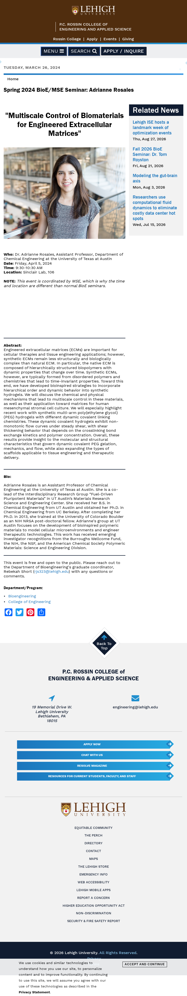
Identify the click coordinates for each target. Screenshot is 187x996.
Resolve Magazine (92, 765)
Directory (93, 843)
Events (109, 39)
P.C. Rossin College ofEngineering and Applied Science (95, 26)
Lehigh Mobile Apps (93, 890)
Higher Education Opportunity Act (94, 905)
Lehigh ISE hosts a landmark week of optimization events (152, 127)
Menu (52, 51)
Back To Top (104, 645)
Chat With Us (92, 755)
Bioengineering (22, 596)
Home (13, 79)
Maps (93, 859)
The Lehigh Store (93, 866)
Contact (93, 851)
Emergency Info (93, 874)
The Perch (93, 835)
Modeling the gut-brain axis (155, 178)
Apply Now (92, 744)
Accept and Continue (145, 964)
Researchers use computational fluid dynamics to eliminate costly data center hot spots (155, 207)
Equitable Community (93, 828)
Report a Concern (93, 898)
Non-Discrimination (93, 913)
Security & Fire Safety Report (93, 921)
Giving (128, 39)
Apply (92, 39)
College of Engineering (29, 601)
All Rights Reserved (117, 952)
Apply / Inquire (123, 51)
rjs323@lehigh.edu (51, 571)
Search (81, 51)
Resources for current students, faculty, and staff (92, 776)
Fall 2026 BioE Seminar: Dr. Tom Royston (150, 154)
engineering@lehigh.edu (135, 707)
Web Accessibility (93, 882)
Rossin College (67, 39)
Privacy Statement (34, 992)
